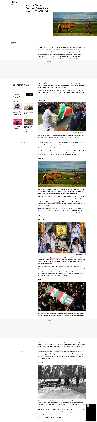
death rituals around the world (59, 49)
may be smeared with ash (67, 142)
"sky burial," (64, 196)
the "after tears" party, (77, 150)
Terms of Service (30, 96)
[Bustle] (14, 2)
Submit (29, 94)
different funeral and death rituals (56, 90)
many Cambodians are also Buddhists (54, 257)
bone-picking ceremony (56, 54)
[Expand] (87, 404)
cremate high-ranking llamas (66, 189)
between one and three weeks (55, 404)
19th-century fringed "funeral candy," (55, 409)
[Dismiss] (95, 404)
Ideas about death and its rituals (57, 82)
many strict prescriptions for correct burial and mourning (61, 315)
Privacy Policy (16, 97)
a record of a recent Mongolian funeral (51, 201)
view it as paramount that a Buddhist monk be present (72, 266)
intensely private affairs (64, 411)
